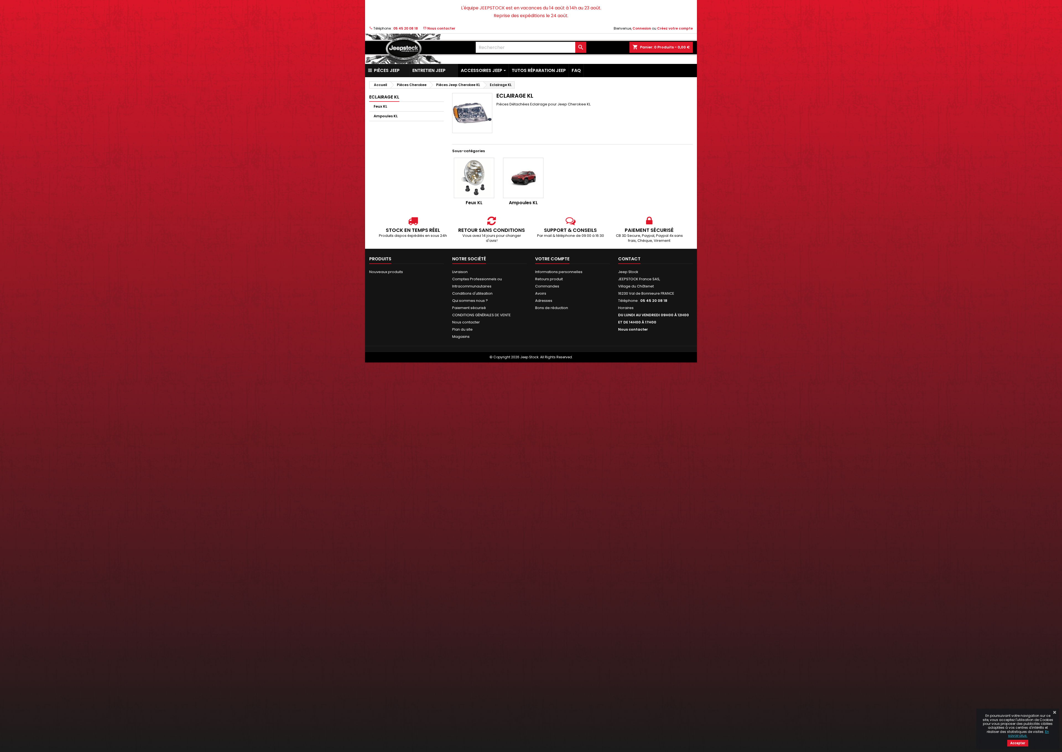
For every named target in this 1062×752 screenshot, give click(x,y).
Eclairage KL (384, 97)
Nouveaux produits (386, 271)
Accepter (1017, 743)
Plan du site (462, 329)
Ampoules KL (386, 116)
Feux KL (380, 106)
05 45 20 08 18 (405, 28)
